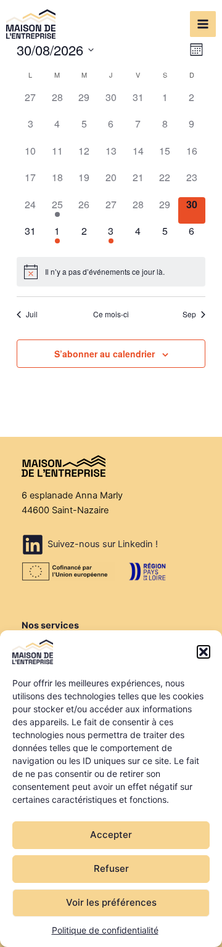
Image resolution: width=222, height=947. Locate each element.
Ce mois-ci (111, 314)
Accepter (111, 834)
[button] (203, 652)
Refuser (111, 868)
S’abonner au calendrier (104, 354)
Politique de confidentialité (105, 930)
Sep (189, 314)
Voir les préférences (111, 902)
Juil (32, 314)
